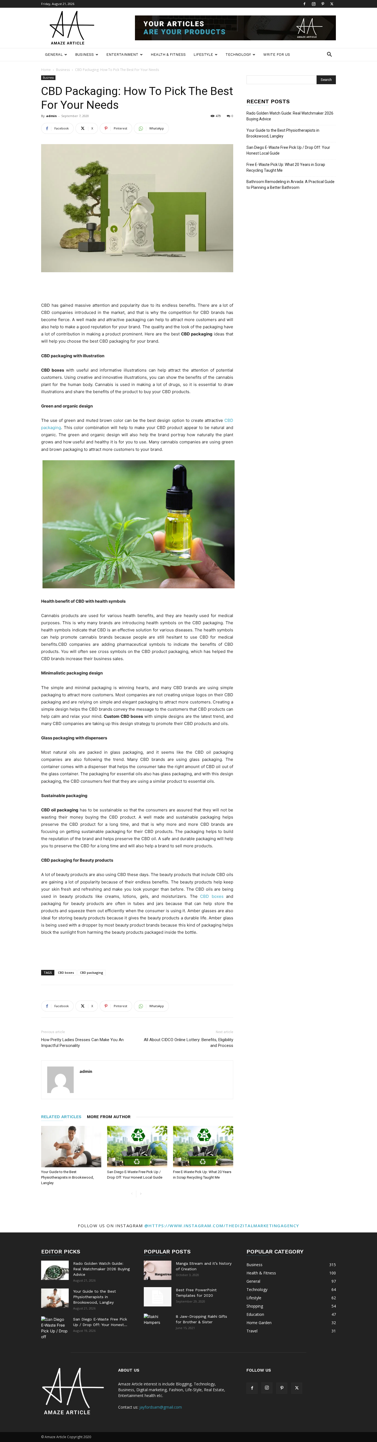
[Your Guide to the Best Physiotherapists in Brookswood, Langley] (71, 1146)
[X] (332, 4)
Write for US (276, 54)
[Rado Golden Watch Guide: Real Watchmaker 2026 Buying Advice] (55, 1270)
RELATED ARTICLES (61, 1116)
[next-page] (140, 1193)
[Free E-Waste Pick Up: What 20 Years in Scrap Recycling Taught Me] (203, 1146)
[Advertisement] (137, 287)
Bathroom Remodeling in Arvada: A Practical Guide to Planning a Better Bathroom (290, 184)
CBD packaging (91, 972)
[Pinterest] (322, 4)
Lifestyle (203, 54)
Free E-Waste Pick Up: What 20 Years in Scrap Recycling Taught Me (285, 167)
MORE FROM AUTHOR (109, 1116)
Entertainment (122, 54)
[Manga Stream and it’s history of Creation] (157, 1270)
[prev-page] (131, 1193)
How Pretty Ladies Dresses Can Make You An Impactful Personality (82, 1042)
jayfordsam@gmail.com (160, 1407)
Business (84, 54)
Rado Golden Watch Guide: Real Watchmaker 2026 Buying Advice (289, 116)
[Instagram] (313, 4)
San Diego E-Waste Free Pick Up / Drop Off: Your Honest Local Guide (288, 150)
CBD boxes (211, 896)
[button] (329, 55)
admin (51, 116)
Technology (238, 54)
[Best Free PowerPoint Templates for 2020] (157, 1296)
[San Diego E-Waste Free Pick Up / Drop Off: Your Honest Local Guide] (137, 1146)
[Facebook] (304, 4)
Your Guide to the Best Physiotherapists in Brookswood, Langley (67, 1177)
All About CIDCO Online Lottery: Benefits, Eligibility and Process (188, 1042)
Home (46, 69)
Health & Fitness (168, 54)
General (54, 54)
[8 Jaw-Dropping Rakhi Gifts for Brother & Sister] (157, 1323)
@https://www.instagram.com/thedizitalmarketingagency (221, 1225)
